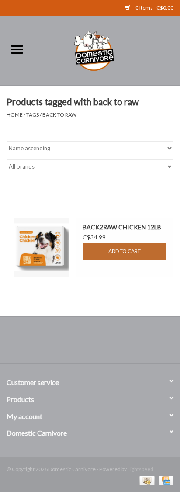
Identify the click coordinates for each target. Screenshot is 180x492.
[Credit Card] (164, 480)
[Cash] (145, 480)
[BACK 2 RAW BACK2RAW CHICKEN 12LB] (41, 247)
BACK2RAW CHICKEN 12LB (122, 227)
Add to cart (124, 251)
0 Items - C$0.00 (154, 7)
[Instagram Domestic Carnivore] (98, 343)
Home (15, 114)
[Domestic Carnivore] (107, 49)
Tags (32, 114)
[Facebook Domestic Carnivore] (83, 343)
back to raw (59, 114)
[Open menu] (17, 49)
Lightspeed (140, 469)
